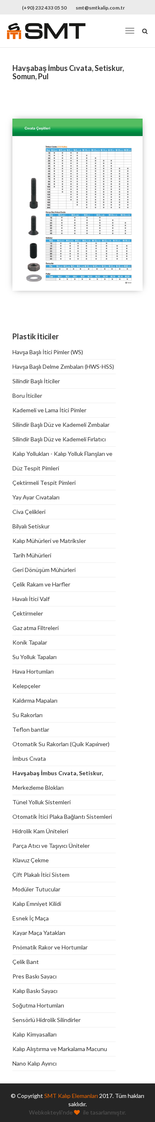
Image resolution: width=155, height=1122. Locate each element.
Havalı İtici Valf (31, 598)
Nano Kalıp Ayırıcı (34, 1063)
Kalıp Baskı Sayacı (34, 990)
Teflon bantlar (30, 729)
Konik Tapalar (29, 642)
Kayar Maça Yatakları (38, 932)
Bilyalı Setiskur (31, 526)
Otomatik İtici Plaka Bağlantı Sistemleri (62, 816)
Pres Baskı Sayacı (34, 976)
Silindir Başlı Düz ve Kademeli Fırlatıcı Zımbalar (59, 439)
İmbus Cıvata (29, 758)
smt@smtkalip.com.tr (100, 8)
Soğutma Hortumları (38, 1005)
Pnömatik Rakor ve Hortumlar (50, 947)
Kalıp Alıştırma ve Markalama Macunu (59, 1048)
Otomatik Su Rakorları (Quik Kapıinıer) (61, 743)
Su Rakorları (27, 714)
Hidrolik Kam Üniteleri (40, 831)
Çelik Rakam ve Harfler (41, 584)
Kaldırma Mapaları (34, 700)
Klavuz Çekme (30, 860)
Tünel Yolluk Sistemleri (41, 802)
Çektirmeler (27, 613)
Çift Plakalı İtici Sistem (40, 874)
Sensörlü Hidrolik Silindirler (46, 1019)
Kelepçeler (26, 685)
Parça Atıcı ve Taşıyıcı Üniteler (51, 845)
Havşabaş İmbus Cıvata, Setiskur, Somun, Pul (57, 773)
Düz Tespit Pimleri (35, 468)
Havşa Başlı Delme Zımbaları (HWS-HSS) (63, 366)
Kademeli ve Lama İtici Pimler (49, 410)
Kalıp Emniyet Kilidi (36, 903)
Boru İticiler (27, 395)
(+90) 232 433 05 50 (44, 8)
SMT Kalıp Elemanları (71, 1095)
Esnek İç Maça (30, 918)
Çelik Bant (25, 961)
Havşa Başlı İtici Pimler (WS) (47, 351)
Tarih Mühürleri (31, 555)
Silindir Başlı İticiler (36, 381)
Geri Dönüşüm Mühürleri (44, 569)
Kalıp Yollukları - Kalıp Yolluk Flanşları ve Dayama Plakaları (62, 454)
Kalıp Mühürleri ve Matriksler (49, 540)
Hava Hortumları (33, 671)
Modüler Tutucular (36, 889)
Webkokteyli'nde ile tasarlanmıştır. (77, 1112)
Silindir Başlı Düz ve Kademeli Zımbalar (61, 424)
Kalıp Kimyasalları (34, 1034)
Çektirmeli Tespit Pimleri (44, 482)
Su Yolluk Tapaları (34, 656)
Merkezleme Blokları (38, 787)
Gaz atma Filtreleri (35, 627)
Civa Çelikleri (28, 511)
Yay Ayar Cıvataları (36, 497)
